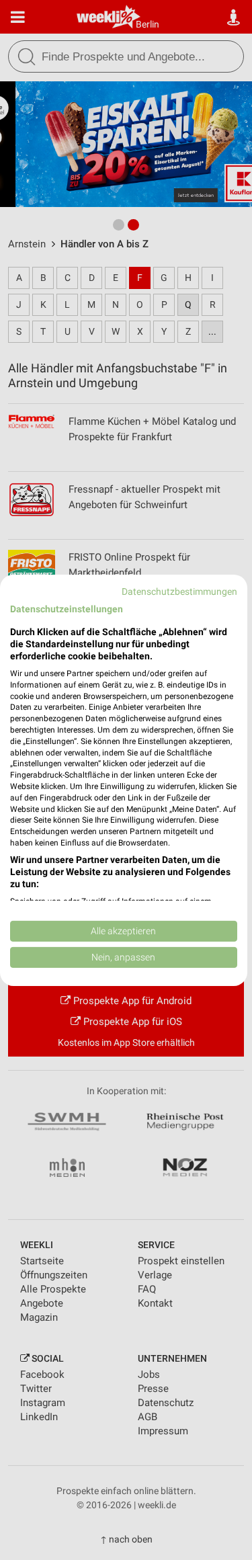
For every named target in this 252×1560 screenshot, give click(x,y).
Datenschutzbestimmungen (179, 590)
